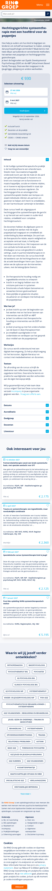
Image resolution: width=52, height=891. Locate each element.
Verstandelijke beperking (26, 787)
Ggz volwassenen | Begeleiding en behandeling (26, 713)
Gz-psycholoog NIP (14, 691)
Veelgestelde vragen (35, 823)
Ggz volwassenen (35, 761)
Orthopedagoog (15, 665)
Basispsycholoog (37, 665)
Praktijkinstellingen (11, 831)
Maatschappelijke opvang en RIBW (26, 774)
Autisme (40, 741)
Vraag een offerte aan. (30, 394)
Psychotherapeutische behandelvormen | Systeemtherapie (26, 705)
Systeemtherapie (35, 728)
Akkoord (19, 886)
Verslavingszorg (38, 780)
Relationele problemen (19, 741)
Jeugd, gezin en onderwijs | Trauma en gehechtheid (26, 720)
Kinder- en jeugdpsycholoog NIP (19, 698)
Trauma (41, 735)
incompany (16, 391)
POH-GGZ (44, 698)
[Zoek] (47, 13)
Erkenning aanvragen (12, 834)
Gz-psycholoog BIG (26, 678)
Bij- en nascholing (11, 820)
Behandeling (15, 728)
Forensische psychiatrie (33, 748)
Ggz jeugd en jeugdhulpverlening (26, 754)
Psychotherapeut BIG (18, 672)
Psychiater (39, 672)
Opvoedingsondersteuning (19, 735)
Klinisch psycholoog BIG (26, 685)
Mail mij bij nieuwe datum (19, 145)
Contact (30, 826)
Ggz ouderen (15, 761)
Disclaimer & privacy (35, 834)
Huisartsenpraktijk (26, 767)
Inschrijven (24, 111)
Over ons (31, 820)
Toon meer (25, 794)
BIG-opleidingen (10, 823)
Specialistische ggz (15, 780)
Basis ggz (12, 748)
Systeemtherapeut (37, 691)
